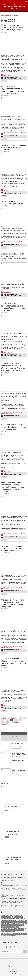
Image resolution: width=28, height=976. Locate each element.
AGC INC (2, 920)
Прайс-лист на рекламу (14, 971)
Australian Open (15, 923)
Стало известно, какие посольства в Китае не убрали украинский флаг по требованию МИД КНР (13, 366)
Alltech (21, 920)
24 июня (3, 918)
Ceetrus (3, 930)
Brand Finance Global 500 (6, 926)
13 (16, 720)
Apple (25, 920)
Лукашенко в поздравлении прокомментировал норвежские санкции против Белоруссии (14, 603)
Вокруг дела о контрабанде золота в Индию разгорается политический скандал (14, 806)
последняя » (4, 724)
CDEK (24, 928)
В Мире (7, 810)
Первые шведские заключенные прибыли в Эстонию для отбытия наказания (14, 859)
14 (20, 720)
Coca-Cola (3, 931)
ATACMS (24, 921)
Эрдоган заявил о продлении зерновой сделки (14, 202)
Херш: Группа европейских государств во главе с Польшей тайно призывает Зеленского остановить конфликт (13, 487)
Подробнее (4, 81)
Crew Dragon (8, 935)
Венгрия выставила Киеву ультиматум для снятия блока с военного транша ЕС (13, 256)
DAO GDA (14, 935)
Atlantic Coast (4, 923)
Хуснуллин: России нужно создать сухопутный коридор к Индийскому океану (19, 745)
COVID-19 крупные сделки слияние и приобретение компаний (12, 934)
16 (7, 722)
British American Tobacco (6, 928)
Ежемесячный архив (9, 15)
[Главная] (14, 4)
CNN (22, 930)
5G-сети (9, 918)
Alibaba (11, 920)
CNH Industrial (18, 930)
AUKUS (10, 923)
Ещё (14, 777)
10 (2, 720)
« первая (4, 718)
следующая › (15, 722)
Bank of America (23, 923)
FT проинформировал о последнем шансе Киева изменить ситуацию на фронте (12, 28)
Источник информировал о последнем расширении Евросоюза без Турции (13, 548)
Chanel (7, 930)
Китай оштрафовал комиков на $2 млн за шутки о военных (13, 147)
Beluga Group (4, 925)
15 (2, 722)
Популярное (14, 736)
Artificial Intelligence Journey (15, 921)
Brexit (17, 926)
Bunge (14, 928)
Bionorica (17, 925)
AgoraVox (7, 920)
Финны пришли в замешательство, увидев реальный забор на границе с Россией (13, 307)
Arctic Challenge (4, 921)
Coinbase (8, 931)
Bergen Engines (11, 925)
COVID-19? (3, 935)
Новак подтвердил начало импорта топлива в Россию (18, 761)
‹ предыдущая (12, 718)
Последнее (18, 733)
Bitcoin (21, 925)
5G (6, 918)
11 (7, 720)
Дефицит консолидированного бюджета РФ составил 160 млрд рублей (19, 770)
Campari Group (19, 928)
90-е (23, 918)
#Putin (2, 915)
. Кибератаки (13, 915)
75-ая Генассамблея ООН (17, 918)
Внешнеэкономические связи (14, 7)
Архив (14, 739)
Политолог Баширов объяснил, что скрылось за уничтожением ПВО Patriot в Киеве (13, 662)
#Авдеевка (7, 915)
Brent (14, 926)
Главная (2, 15)
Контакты (14, 973)
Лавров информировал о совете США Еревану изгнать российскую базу (14, 427)
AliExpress (16, 920)
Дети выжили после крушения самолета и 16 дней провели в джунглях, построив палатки (12, 89)
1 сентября (19, 915)
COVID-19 (12, 931)
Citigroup (12, 930)
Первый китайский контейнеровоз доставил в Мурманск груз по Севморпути (19, 753)
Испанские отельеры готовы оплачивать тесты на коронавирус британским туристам (14, 832)
